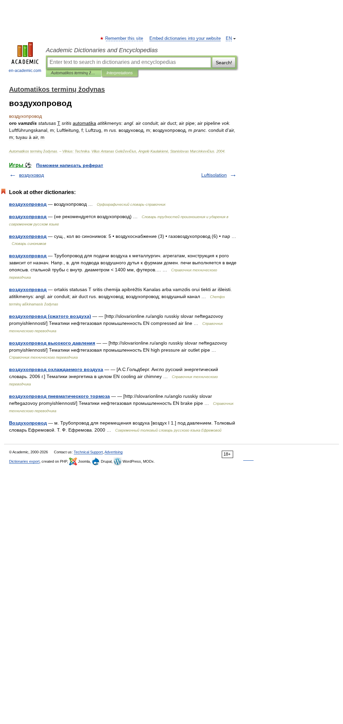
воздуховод (31, 175)
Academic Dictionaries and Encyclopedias (102, 50)
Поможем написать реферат (69, 165)
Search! (224, 62)
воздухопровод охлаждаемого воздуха (56, 369)
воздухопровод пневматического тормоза (59, 396)
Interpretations (120, 73)
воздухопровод (28, 204)
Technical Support (88, 452)
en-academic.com (25, 70)
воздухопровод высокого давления (52, 343)
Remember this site (124, 38)
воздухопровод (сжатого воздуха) (50, 316)
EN (229, 38)
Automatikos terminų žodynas (73, 73)
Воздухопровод (28, 423)
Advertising (114, 452)
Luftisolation (214, 175)
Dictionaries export (24, 461)
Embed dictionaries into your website (185, 38)
